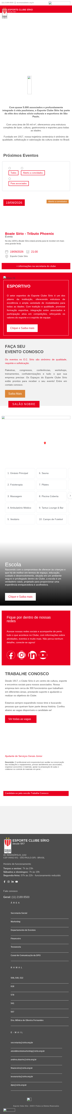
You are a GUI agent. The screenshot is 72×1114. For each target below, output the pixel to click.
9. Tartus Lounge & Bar (51, 507)
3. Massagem (15, 496)
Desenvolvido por (8, 1113)
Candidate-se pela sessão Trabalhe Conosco (26, 793)
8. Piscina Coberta (48, 496)
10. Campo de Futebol (51, 519)
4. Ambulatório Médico (19, 507)
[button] (14, 202)
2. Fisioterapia (15, 484)
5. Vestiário (13, 519)
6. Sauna (44, 473)
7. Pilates (44, 484)
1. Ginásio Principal (18, 473)
